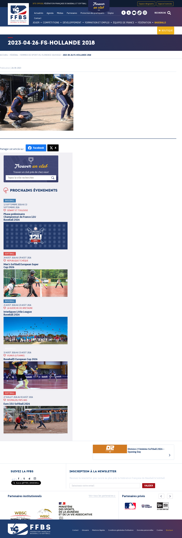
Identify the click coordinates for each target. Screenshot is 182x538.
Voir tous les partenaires (101, 495)
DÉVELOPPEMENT (72, 22)
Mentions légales (98, 530)
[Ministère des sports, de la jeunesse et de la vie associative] (75, 511)
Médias (60, 13)
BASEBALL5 (160, 22)
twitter (129, 13)
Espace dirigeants (146, 4)
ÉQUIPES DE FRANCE (123, 22)
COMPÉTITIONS (51, 22)
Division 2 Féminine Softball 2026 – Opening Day (146, 450)
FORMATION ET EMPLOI (97, 22)
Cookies (160, 530)
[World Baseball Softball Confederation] (20, 517)
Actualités (38, 13)
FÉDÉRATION (144, 22)
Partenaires (72, 13)
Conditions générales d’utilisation (121, 530)
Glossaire (85, 530)
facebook (123, 13)
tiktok (139, 13)
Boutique (167, 30)
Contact (37, 18)
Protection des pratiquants (92, 13)
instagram (145, 13)
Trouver (99, 5)
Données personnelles (145, 530)
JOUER (36, 22)
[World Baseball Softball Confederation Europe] (44, 515)
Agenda (50, 13)
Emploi (111, 13)
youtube (134, 13)
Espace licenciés (165, 4)
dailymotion (29, 478)
